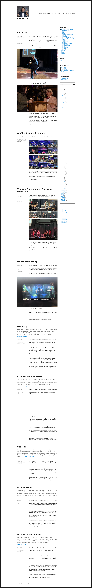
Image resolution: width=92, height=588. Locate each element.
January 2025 (63, 110)
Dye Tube (63, 33)
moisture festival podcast (65, 212)
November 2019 (63, 173)
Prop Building (63, 215)
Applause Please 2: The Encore (66, 30)
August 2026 (63, 91)
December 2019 (63, 172)
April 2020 (62, 168)
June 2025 (62, 105)
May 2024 (62, 118)
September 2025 (63, 102)
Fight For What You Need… (30, 376)
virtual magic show (20, 267)
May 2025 (62, 106)
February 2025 (63, 109)
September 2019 (63, 175)
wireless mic (19, 551)
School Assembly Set (65, 44)
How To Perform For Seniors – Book (67, 37)
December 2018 (63, 184)
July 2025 (62, 104)
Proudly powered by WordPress (28, 583)
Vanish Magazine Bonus (65, 78)
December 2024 (63, 111)
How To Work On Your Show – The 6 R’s (68, 38)
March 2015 (63, 188)
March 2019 (63, 181)
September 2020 (63, 163)
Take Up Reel (64, 49)
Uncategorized (19, 196)
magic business (19, 342)
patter (62, 213)
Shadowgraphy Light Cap (66, 45)
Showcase (22, 32)
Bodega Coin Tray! (65, 31)
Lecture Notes (64, 40)
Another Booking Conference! (32, 133)
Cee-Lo (63, 32)
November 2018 (63, 185)
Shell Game (63, 46)
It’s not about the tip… (28, 261)
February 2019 (63, 182)
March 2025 (63, 108)
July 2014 (62, 193)
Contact (61, 60)
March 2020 (63, 169)
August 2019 (63, 176)
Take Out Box (64, 48)
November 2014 (63, 190)
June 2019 (62, 178)
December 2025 (63, 99)
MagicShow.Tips (22, 18)
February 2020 (63, 170)
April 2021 (62, 156)
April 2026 (62, 95)
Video (62, 220)
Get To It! (21, 447)
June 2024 (62, 117)
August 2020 (63, 164)
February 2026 (63, 97)
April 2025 (62, 107)
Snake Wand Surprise (65, 47)
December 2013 (63, 200)
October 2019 (63, 174)
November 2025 (63, 100)
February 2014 (63, 198)
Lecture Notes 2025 (65, 41)
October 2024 (63, 113)
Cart (63, 13)
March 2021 (63, 157)
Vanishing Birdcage (64, 69)
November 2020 (63, 161)
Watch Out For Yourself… (29, 534)
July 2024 (62, 116)
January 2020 (63, 171)
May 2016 (62, 187)
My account (72, 13)
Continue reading (22, 336)
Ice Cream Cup (64, 39)
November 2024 (63, 112)
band (18, 139)
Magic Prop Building (64, 67)
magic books (63, 209)
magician (18, 393)
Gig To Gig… (23, 326)
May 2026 (62, 94)
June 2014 (62, 194)
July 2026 (62, 92)
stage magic (19, 141)
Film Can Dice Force (65, 36)
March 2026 (63, 96)
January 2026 (63, 98)
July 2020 (62, 165)
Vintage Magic (58, 13)
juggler (20, 139)
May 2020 (62, 167)
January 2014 (63, 199)
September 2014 (63, 192)
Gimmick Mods (63, 208)
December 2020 (63, 160)
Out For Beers (64, 42)
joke (18, 462)
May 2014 (62, 195)
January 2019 (63, 183)
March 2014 (63, 197)
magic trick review (64, 211)
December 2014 (63, 189)
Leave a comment (20, 43)
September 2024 (63, 114)
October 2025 (63, 101)
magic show (24, 139)
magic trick (23, 392)
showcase (24, 140)
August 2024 (63, 115)
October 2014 (63, 191)
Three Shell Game (64, 68)
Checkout (67, 13)
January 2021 (63, 159)
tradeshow (24, 343)
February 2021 (63, 158)
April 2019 (62, 180)
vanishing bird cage (64, 219)
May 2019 (62, 179)
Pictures (24, 37)
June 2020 (62, 166)
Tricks (62, 217)
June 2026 (62, 93)
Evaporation (63, 207)
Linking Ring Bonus (64, 79)
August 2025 (63, 103)
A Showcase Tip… (25, 487)
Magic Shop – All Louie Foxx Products (46, 13)
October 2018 (63, 186)
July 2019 (62, 177)
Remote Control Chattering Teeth (67, 43)
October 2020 (63, 162)
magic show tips (19, 37)
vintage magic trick (64, 221)
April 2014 (62, 196)
